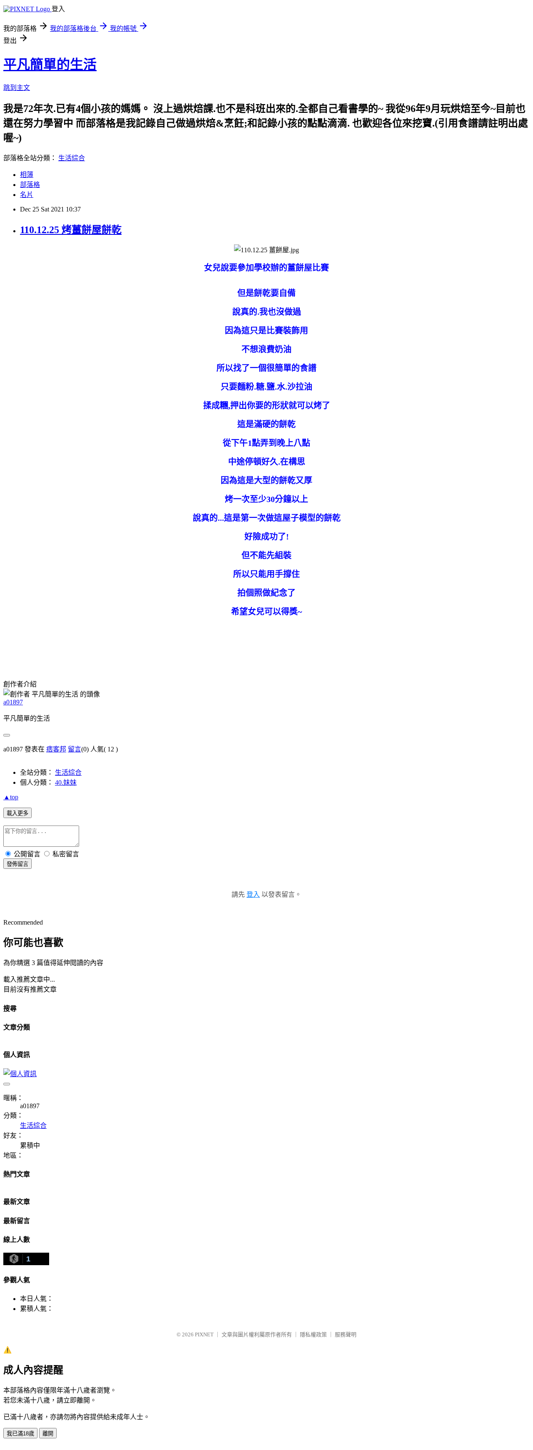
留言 (74, 749)
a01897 (13, 702)
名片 (26, 194)
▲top (10, 797)
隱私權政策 (313, 1334)
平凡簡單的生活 (50, 64)
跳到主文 (16, 87)
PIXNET (204, 1334)
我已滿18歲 (20, 1433)
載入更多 (17, 813)
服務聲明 (345, 1334)
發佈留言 (17, 864)
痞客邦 (56, 749)
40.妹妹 (66, 782)
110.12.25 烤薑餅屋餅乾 (71, 229)
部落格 (30, 184)
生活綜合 (71, 158)
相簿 (26, 174)
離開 (47, 1433)
